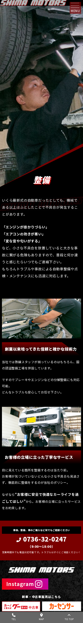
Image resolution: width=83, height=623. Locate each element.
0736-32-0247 (45, 541)
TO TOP (69, 619)
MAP (41, 619)
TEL (14, 619)
